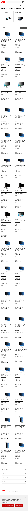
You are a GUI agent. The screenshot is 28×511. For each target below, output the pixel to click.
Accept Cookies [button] (19, 505)
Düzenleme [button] (5, 477)
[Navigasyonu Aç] (26, 1)
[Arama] (23, 2)
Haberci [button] (4, 473)
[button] (6, 508)
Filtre (24, 27)
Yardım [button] (4, 481)
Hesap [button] (24, 5)
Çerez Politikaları (10, 490)
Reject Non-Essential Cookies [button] (8, 505)
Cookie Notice (5, 502)
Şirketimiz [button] (5, 469)
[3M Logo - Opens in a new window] (3, 2)
